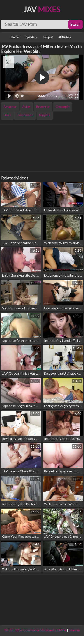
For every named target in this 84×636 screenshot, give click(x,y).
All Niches (64, 37)
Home (15, 37)
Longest (48, 37)
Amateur (10, 107)
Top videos (31, 37)
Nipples (44, 115)
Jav (42, 9)
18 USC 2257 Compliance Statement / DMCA (35, 630)
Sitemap (74, 630)
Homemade (25, 115)
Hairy (7, 115)
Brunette (43, 107)
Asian (26, 107)
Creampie (63, 107)
